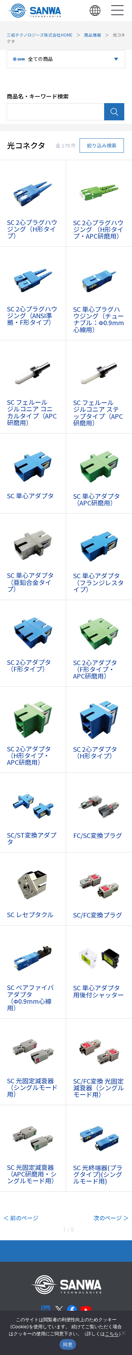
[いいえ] (123, 1332)
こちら (112, 1333)
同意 (68, 1344)
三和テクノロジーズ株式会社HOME (40, 35)
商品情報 (92, 35)
